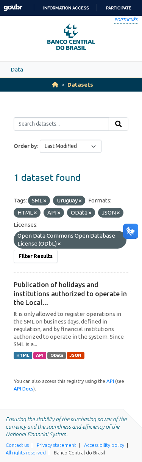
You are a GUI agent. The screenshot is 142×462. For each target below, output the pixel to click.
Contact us (17, 445)
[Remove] (45, 201)
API (40, 355)
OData (56, 355)
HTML (22, 355)
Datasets (80, 84)
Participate (118, 8)
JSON (75, 355)
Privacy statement (56, 445)
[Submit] (118, 124)
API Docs (23, 388)
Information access (66, 8)
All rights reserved (26, 452)
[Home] (55, 84)
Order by (25, 146)
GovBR (12, 7)
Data (17, 69)
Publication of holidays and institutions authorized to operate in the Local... (70, 293)
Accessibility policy (104, 445)
